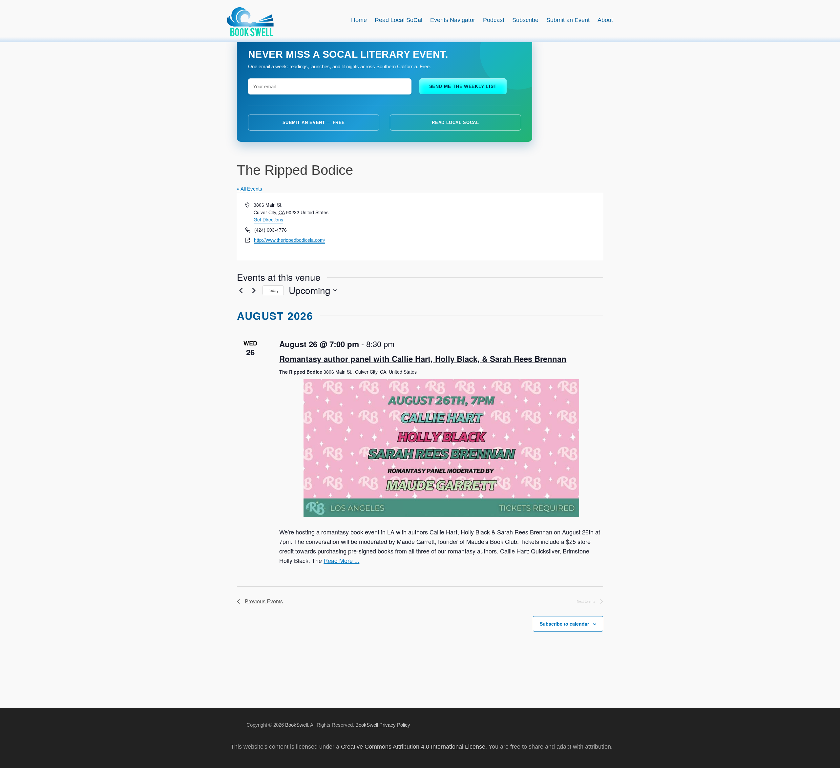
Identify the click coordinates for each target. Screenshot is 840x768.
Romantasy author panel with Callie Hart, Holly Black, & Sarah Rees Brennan (422, 358)
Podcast (493, 20)
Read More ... (341, 560)
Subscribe (525, 20)
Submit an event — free (314, 122)
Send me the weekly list (463, 86)
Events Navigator (452, 20)
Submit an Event (568, 20)
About (605, 20)
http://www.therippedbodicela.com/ (289, 240)
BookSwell (296, 725)
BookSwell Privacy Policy (382, 725)
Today (273, 290)
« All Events (249, 189)
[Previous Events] (241, 290)
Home (359, 20)
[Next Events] (254, 290)
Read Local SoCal (398, 20)
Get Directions (268, 219)
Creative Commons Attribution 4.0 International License (413, 746)
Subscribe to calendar (564, 623)
